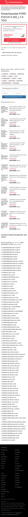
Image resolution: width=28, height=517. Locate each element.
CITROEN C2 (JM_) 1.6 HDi (8, 274)
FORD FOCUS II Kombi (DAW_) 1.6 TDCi (11, 342)
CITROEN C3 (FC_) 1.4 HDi (8, 279)
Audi (3, 452)
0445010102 (5, 73)
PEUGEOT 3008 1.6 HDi (7, 381)
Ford (3, 468)
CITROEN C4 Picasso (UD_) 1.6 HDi (10, 302)
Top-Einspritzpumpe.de (16, 2)
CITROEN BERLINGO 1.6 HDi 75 (9, 256)
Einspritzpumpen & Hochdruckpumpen (10, 5)
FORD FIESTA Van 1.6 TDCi (8, 336)
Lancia (17, 463)
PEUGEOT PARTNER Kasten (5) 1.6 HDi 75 (12, 430)
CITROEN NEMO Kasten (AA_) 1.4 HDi (11, 320)
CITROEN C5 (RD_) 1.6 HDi (8, 308)
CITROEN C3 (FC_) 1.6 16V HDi (9, 281)
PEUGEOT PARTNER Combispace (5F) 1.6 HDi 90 (13, 428)
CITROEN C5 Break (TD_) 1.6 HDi (10, 313)
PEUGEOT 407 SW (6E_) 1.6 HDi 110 (10, 408)
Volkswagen (19, 487)
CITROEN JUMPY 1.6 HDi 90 (9, 315)
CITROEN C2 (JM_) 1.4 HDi (8, 272)
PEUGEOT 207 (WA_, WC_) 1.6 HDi (10, 370)
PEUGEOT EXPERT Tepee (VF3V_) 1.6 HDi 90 (13, 424)
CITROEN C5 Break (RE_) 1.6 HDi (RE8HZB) (12, 311)
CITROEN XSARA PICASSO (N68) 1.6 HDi (11, 329)
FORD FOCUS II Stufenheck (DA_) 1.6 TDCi (12, 345)
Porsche (4, 484)
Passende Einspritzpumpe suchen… (14, 96)
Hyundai (18, 452)
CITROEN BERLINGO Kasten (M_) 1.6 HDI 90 (12, 263)
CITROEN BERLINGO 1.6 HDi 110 (10, 254)
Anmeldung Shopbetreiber (13, 514)
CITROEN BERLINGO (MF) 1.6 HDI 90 (11, 252)
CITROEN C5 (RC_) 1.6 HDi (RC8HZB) (11, 306)
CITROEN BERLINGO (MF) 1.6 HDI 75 (11, 249)
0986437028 (21, 73)
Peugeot (4, 482)
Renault (4, 489)
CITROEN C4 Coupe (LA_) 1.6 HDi (10, 297)
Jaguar (17, 456)
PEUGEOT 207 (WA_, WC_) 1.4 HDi (10, 367)
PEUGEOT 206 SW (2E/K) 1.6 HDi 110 (11, 363)
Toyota (17, 480)
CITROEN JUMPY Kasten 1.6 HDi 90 (10, 317)
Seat (3, 496)
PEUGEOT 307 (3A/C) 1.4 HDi (9, 383)
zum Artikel (14, 114)
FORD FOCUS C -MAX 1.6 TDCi (9, 340)
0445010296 (13, 73)
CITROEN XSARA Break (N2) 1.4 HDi (10, 327)
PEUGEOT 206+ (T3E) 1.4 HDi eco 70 (11, 365)
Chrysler (4, 458)
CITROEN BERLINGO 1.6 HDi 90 (9, 258)
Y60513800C (16, 82)
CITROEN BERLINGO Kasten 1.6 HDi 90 (11, 270)
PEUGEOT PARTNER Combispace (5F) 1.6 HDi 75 (13, 426)
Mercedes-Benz (19, 470)
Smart (17, 475)
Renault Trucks (5, 491)
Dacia (3, 463)
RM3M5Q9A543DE (6, 82)
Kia (17, 461)
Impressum (3, 514)
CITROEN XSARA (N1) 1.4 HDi (9, 324)
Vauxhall (18, 482)
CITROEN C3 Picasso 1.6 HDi (9, 290)
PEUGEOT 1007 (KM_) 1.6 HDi (9, 349)
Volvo (17, 484)
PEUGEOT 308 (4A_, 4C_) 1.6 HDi (10, 402)
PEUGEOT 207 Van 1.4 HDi (8, 376)
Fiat (3, 465)
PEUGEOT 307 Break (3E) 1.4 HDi (10, 390)
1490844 (4, 76)
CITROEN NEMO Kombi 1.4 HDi (9, 322)
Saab (3, 493)
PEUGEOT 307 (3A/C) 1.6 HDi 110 (10, 388)
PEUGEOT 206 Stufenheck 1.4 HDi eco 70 (12, 358)
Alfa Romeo (5, 449)
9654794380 (12, 80)
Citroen (4, 461)
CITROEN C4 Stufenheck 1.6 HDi (9, 304)
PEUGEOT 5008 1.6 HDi (7, 411)
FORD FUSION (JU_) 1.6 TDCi (9, 347)
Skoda (17, 473)
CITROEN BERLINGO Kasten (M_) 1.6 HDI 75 (12, 261)
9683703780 (20, 80)
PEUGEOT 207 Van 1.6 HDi (8, 379)
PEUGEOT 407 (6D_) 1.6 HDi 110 (10, 406)
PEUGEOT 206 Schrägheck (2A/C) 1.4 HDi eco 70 (13, 354)
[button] (15, 40)
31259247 (4, 80)
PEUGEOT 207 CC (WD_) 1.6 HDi (10, 372)
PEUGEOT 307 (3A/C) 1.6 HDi (9, 386)
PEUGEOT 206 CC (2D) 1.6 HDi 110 (10, 352)
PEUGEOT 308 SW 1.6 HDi (8, 404)
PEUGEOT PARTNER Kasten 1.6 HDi (10, 435)
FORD (21, 5)
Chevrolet (4, 456)
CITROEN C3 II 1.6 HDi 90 (8, 288)
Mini (3, 473)
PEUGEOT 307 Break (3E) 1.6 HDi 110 (11, 395)
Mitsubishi (4, 475)
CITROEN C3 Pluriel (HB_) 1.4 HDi (10, 293)
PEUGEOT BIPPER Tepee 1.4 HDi (10, 415)
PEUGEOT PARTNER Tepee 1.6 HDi (10, 437)
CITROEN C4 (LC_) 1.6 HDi (8, 295)
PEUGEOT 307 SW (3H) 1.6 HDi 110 (10, 399)
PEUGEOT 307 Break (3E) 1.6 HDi (10, 392)
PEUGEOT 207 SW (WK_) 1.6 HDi (10, 374)
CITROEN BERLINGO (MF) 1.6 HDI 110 (11, 247)
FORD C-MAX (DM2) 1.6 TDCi (9, 331)
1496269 (10, 76)
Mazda (17, 468)
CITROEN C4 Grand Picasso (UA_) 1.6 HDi (12, 299)
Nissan (3, 477)
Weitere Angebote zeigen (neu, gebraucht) (12, 52)
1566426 (14, 78)
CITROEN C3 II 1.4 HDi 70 (8, 283)
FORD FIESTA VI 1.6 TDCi (8, 338)
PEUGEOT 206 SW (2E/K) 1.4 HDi (10, 361)
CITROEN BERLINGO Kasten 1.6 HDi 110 (11, 265)
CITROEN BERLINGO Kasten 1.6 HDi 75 (11, 267)
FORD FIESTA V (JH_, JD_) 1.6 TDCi (10, 333)
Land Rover (19, 465)
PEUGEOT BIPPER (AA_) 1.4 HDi (10, 413)
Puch (3, 487)
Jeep (17, 458)
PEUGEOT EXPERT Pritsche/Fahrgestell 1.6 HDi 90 (14, 421)
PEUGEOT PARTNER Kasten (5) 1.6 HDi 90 (12, 433)
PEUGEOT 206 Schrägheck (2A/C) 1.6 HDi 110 (13, 356)
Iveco (17, 454)
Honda (17, 449)
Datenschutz (19, 512)
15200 (16, 76)
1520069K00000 (6, 78)
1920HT (20, 78)
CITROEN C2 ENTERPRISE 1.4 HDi (10, 277)
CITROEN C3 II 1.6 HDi (7, 286)
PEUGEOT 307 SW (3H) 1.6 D (9, 397)
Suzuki (17, 477)
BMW (3, 454)
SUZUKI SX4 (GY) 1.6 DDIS (8, 440)
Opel (3, 480)
